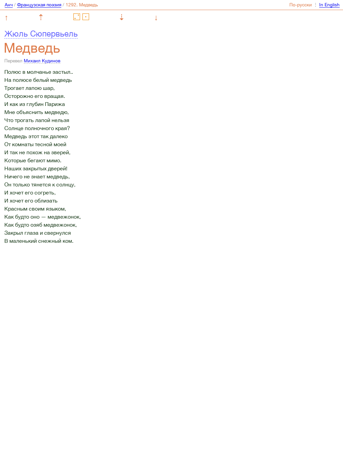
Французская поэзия (39, 4)
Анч (9, 4)
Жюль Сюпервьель (41, 33)
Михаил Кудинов (42, 60)
